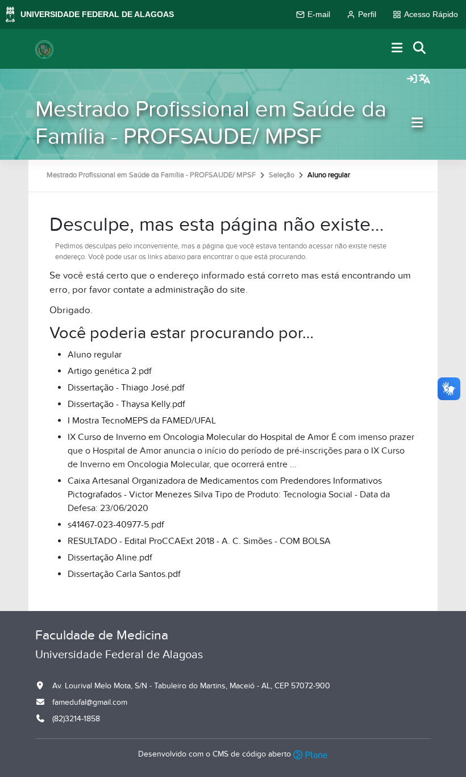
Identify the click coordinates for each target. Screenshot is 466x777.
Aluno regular (95, 354)
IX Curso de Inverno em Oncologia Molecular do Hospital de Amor (198, 437)
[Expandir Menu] (397, 49)
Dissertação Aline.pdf (110, 557)
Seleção (281, 175)
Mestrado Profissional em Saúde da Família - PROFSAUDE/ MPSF (210, 123)
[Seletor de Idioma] (424, 79)
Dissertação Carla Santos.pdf (124, 574)
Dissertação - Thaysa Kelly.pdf (126, 404)
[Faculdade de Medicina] (44, 49)
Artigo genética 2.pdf (110, 371)
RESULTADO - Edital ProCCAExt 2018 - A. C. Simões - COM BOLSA (199, 541)
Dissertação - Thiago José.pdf (126, 387)
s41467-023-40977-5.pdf (116, 524)
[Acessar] (412, 79)
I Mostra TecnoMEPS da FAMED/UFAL (142, 420)
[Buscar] (420, 49)
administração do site (200, 290)
